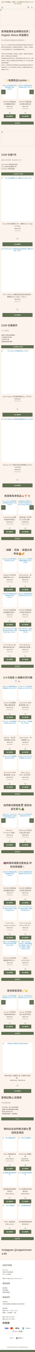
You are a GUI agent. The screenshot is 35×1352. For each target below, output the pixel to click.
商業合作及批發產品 (8, 1272)
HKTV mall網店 (7, 1274)
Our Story (5, 1270)
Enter (17, 1119)
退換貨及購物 (6, 1292)
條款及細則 (5, 1290)
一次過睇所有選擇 (17, 174)
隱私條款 (5, 1288)
